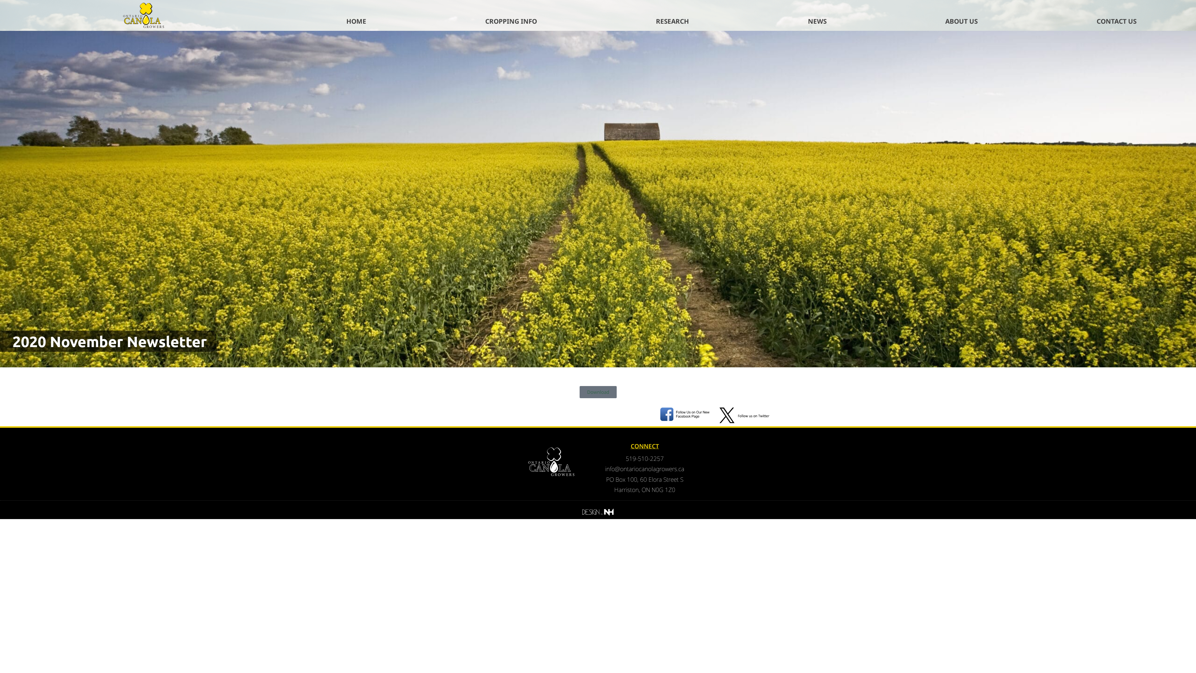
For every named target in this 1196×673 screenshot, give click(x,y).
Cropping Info (511, 21)
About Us (961, 21)
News (817, 21)
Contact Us (1117, 21)
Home (356, 21)
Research (672, 21)
